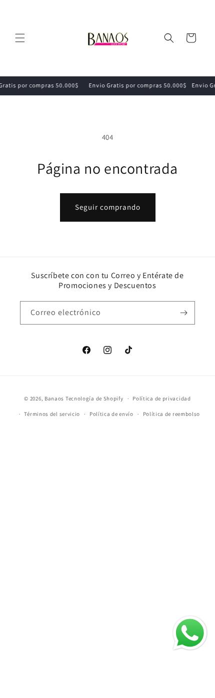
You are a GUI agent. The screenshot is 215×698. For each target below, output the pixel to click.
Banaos (54, 398)
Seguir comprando (107, 207)
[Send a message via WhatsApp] (190, 633)
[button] (20, 38)
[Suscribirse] (183, 313)
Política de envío (112, 413)
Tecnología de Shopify (95, 398)
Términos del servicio (52, 413)
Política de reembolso (171, 413)
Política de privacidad (161, 398)
